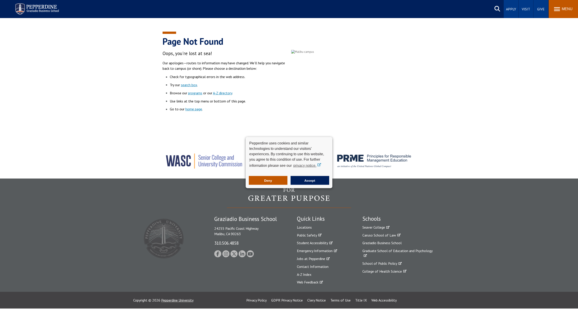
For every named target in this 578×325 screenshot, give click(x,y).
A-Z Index (304, 274)
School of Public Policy (379, 263)
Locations (304, 227)
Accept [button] (309, 180)
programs (195, 93)
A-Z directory (222, 93)
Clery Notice (316, 300)
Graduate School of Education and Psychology (397, 250)
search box (189, 85)
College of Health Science (382, 271)
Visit (526, 9)
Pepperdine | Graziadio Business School (31, 6)
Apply (511, 9)
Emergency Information (315, 250)
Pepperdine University (177, 300)
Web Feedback (307, 282)
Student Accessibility (312, 243)
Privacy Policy (256, 300)
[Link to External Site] (289, 198)
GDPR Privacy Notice (287, 300)
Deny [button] (268, 180)
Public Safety (307, 235)
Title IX (361, 300)
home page (193, 109)
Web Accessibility (384, 300)
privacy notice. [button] (304, 165)
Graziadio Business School (382, 243)
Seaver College (373, 227)
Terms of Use (340, 300)
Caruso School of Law (379, 235)
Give (541, 9)
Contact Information (313, 266)
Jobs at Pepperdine (311, 258)
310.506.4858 (226, 243)
